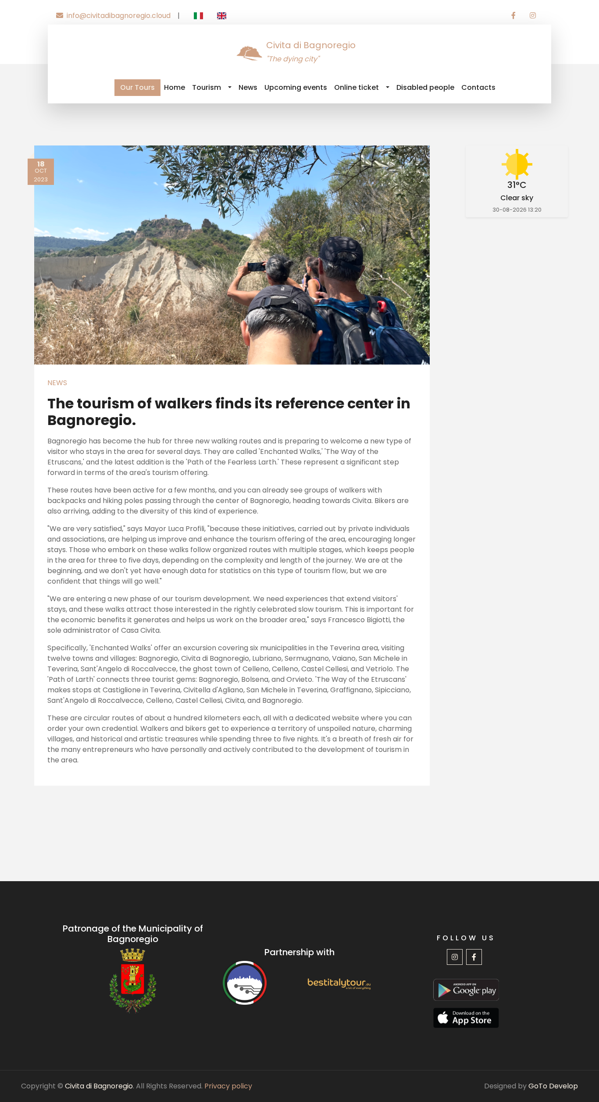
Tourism (206, 87)
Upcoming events (295, 87)
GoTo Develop (553, 1086)
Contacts (478, 87)
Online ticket (356, 87)
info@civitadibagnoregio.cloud (119, 16)
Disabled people (425, 87)
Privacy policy (228, 1086)
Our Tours (137, 87)
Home (174, 87)
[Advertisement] (517, 369)
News (248, 87)
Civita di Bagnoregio (99, 1086)
